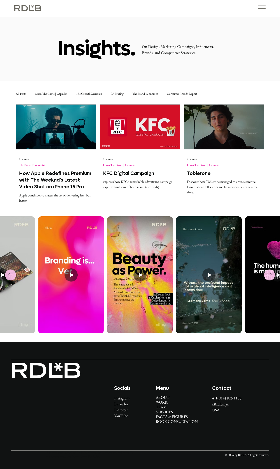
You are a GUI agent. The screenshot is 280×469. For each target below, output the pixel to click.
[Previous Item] (10, 275)
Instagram (122, 398)
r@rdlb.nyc (220, 403)
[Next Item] (269, 275)
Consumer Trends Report (182, 94)
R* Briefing (117, 94)
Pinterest (121, 409)
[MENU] (257, 8)
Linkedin (121, 403)
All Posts (21, 94)
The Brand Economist (145, 94)
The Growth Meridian (89, 94)
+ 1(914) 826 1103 (227, 398)
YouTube (121, 415)
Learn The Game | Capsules (51, 94)
